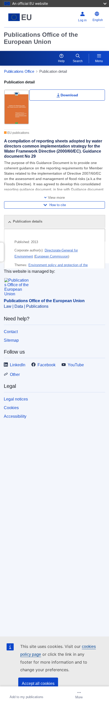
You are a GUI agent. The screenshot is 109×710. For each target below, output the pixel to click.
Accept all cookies (38, 683)
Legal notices (16, 399)
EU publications (18, 133)
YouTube (76, 365)
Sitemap (11, 340)
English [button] (98, 20)
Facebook (47, 365)
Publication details (27, 221)
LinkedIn (17, 365)
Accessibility (15, 416)
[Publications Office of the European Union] (21, 17)
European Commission (51, 256)
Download (69, 95)
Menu (99, 61)
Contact (11, 332)
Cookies (11, 408)
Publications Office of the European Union (41, 38)
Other (15, 374)
